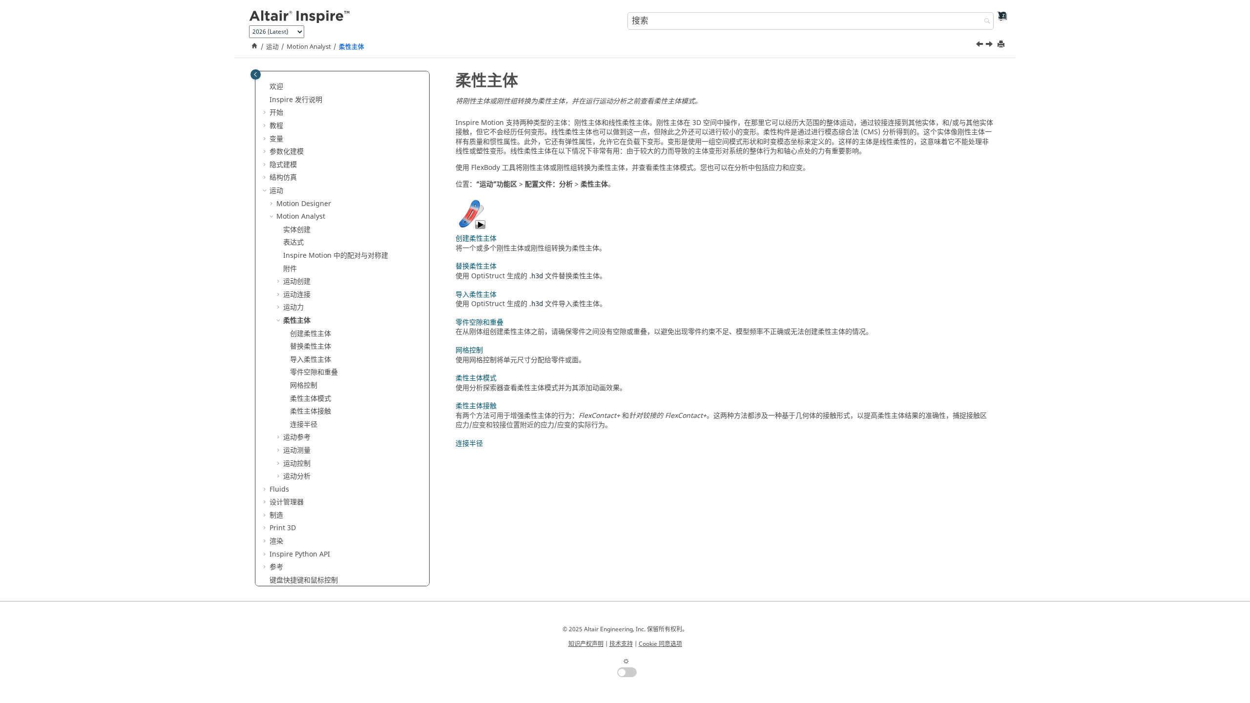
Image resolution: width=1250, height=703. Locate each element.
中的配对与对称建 (335, 255)
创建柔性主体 (310, 334)
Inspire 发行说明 (296, 100)
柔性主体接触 (310, 411)
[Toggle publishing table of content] (255, 74)
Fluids (279, 489)
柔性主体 (351, 46)
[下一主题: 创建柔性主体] (990, 45)
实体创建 (297, 230)
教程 (276, 126)
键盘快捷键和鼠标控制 (304, 580)
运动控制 (297, 463)
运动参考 (297, 437)
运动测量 (297, 450)
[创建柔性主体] (990, 45)
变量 (276, 139)
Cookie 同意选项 (660, 644)
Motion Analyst (309, 46)
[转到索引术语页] (998, 20)
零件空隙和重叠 (314, 372)
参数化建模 (287, 151)
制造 (276, 515)
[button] (266, 87)
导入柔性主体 (310, 359)
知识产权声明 (586, 644)
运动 (272, 46)
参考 (276, 567)
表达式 (293, 242)
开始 (276, 112)
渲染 (276, 541)
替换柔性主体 (310, 346)
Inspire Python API (300, 554)
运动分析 (297, 476)
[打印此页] (1002, 44)
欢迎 (276, 87)
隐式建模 (283, 165)
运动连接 (297, 294)
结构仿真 (283, 177)
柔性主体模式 (310, 398)
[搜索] (985, 21)
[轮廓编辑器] (980, 45)
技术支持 (621, 644)
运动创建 (297, 281)
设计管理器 (287, 502)
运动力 (293, 307)
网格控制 (303, 385)
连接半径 (303, 424)
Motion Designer (303, 204)
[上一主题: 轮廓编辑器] (980, 45)
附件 (290, 269)
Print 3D (283, 528)
